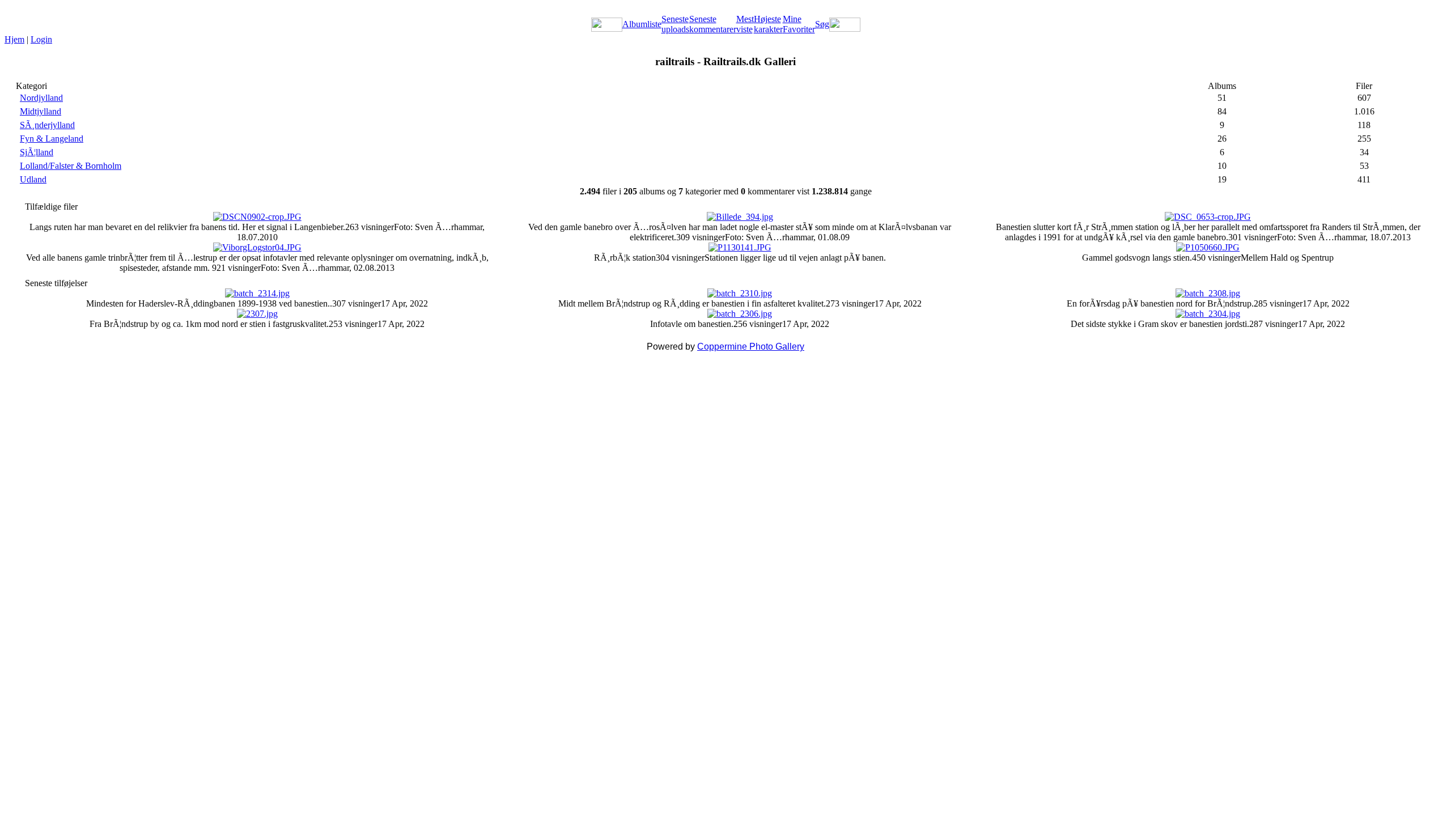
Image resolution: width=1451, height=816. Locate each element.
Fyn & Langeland (51, 138)
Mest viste (745, 24)
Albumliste (641, 24)
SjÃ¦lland (36, 152)
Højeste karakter (768, 24)
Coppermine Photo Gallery (750, 346)
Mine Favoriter (799, 24)
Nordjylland (41, 98)
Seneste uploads (675, 24)
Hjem (14, 39)
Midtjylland (40, 111)
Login (41, 39)
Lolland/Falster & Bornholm (70, 166)
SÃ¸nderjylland (47, 125)
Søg (822, 24)
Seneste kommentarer (712, 24)
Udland (33, 179)
